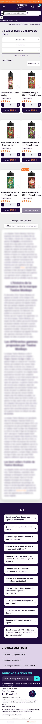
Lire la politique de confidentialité (12, 715)
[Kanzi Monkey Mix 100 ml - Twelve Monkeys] (10, 130)
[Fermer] (1, 17)
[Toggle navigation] (1, 6)
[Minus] (2, 105)
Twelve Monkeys (6, 98)
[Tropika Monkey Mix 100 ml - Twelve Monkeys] (10, 180)
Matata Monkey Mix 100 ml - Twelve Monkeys (31, 143)
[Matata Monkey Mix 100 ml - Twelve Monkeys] (31, 130)
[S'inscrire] (37, 678)
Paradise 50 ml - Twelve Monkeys (10, 93)
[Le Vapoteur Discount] (19, 6)
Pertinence (32, 63)
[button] (38, 6)
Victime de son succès (31, 210)
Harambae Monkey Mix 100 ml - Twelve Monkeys (31, 93)
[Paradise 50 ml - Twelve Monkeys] (10, 80)
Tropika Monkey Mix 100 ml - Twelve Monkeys (10, 193)
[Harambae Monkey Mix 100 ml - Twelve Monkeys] (31, 80)
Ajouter (10, 110)
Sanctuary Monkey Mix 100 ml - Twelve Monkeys (31, 193)
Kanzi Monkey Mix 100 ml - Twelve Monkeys (10, 143)
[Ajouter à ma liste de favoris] (17, 87)
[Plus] (18, 105)
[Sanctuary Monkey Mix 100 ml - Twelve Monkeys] (31, 180)
